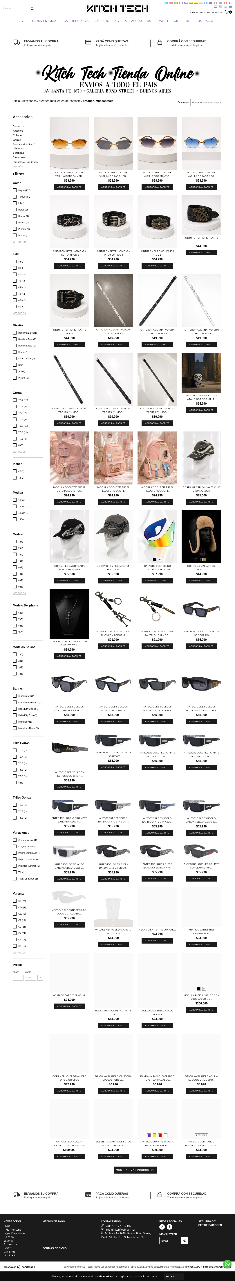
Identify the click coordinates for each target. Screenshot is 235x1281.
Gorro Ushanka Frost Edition (201, 568)
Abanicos (18, 126)
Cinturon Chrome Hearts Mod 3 (157, 253)
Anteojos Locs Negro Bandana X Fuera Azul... (157, 820)
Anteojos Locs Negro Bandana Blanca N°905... (201, 820)
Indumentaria (44, 21)
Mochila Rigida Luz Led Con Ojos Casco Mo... (201, 997)
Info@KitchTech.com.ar (120, 1229)
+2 (160, 559)
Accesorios (141, 21)
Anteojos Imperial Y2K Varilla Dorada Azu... (201, 174)
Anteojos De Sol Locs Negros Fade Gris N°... (69, 774)
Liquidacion (205, 21)
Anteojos (18, 130)
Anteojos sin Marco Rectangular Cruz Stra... (201, 1143)
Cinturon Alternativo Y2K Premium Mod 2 (69, 253)
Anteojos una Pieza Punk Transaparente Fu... (157, 1143)
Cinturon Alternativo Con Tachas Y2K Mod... (113, 331)
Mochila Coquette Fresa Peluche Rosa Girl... (113, 489)
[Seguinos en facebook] (169, 1227)
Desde (16, 972)
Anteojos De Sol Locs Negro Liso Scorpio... (201, 633)
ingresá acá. (193, 1267)
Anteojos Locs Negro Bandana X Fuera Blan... (113, 820)
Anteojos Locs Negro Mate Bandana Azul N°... (69, 820)
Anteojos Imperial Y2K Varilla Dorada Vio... (157, 174)
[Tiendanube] (20, 1268)
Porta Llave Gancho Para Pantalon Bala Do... (157, 633)
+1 (204, 989)
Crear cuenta (197, 12)
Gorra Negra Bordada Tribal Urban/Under (69, 568)
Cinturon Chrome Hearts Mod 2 (201, 239)
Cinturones (19, 157)
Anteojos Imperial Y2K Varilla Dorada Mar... (69, 174)
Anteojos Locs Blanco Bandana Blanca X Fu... (69, 866)
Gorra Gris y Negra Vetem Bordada (113, 568)
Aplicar (40, 978)
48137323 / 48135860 (118, 1226)
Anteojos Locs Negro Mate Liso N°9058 (113, 754)
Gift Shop (182, 21)
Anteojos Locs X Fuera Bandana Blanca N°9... (157, 866)
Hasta (28, 972)
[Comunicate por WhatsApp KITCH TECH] (227, 1264)
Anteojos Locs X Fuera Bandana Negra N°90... (113, 866)
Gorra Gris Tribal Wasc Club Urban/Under (201, 489)
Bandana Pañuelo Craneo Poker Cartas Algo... (157, 1078)
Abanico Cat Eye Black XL (69, 995)
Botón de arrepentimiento (217, 1267)
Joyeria (120, 21)
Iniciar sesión (214, 12)
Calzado (102, 21)
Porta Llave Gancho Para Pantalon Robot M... (113, 633)
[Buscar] (32, 8)
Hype (23, 21)
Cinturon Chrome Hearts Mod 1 (69, 331)
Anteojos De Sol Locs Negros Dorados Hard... (201, 708)
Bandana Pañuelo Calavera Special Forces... (113, 1078)
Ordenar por (184, 102)
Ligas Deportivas (75, 21)
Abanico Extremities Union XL (157, 929)
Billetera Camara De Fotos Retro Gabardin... (113, 1143)
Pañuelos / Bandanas (25, 161)
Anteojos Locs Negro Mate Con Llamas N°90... (201, 866)
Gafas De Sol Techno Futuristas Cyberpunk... (157, 568)
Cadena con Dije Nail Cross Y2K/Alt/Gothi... (69, 643)
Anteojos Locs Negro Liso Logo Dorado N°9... (69, 912)
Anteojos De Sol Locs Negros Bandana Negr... (69, 708)
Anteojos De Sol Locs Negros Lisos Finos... (113, 708)
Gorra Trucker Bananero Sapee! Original (69, 1078)
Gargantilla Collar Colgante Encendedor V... (69, 1143)
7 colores (201, 1135)
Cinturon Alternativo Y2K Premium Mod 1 (113, 253)
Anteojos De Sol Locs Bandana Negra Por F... (157, 708)
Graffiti (162, 21)
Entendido (173, 1276)
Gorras (17, 139)
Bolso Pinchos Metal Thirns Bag (113, 1012)
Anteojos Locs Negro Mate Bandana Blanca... (157, 754)
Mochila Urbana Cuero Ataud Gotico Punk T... (201, 397)
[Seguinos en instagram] (162, 1227)
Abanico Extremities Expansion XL (201, 931)
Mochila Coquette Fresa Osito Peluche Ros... (69, 489)
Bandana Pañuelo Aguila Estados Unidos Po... (201, 1078)
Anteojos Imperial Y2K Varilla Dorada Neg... (113, 174)
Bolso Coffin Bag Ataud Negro (157, 1012)
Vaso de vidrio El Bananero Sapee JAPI (113, 931)
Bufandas (18, 152)
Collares (17, 135)
